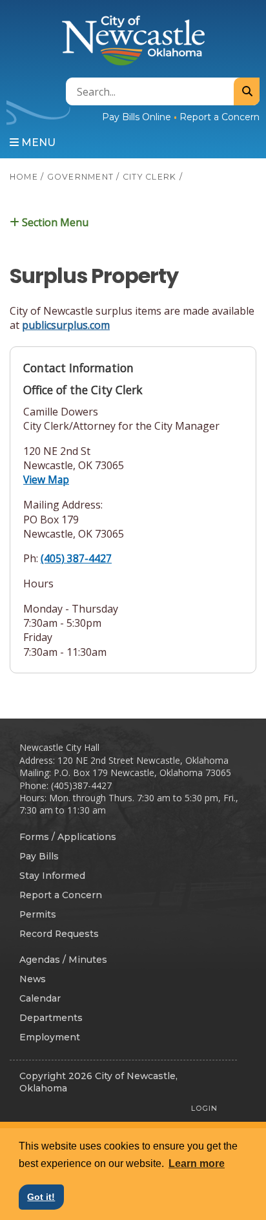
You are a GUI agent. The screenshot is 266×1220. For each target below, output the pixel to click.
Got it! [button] (41, 1197)
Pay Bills (39, 856)
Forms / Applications (67, 837)
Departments (51, 1018)
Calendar (40, 998)
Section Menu (53, 221)
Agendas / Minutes (63, 959)
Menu (37, 142)
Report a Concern (219, 117)
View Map (46, 479)
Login (204, 1108)
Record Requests (59, 934)
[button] (133, 222)
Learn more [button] (197, 1163)
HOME (24, 177)
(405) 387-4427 (76, 558)
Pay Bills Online (136, 117)
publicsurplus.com (66, 325)
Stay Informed (52, 875)
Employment (49, 1037)
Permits (37, 914)
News (32, 979)
